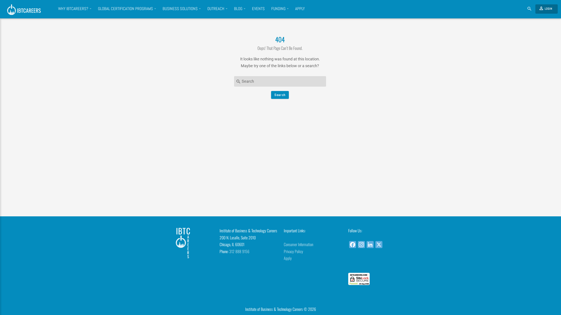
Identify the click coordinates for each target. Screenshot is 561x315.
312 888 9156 (239, 251)
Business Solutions (181, 8)
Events (258, 8)
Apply (300, 8)
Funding (278, 8)
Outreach (216, 8)
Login (545, 8)
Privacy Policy (293, 251)
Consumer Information (298, 244)
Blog (238, 8)
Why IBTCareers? (73, 8)
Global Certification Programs (126, 8)
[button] (377, 265)
